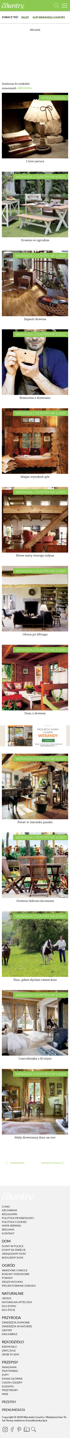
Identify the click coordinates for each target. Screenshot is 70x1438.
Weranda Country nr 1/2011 (40, 995)
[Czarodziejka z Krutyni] (35, 1023)
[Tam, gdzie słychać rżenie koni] (35, 944)
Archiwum (9, 1210)
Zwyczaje (9, 1350)
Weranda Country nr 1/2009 (40, 413)
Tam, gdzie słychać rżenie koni (35, 980)
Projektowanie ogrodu (19, 1285)
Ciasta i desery (12, 1382)
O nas (6, 1206)
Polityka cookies (14, 1221)
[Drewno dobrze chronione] (35, 865)
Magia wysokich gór (35, 477)
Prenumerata (13, 1410)
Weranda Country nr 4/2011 (40, 177)
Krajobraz (9, 1334)
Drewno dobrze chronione (35, 901)
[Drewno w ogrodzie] (35, 204)
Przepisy (9, 1402)
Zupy (5, 1374)
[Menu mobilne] (64, 6)
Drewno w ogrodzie (35, 240)
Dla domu (9, 1306)
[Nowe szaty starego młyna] (35, 520)
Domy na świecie (14, 1250)
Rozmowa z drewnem (35, 398)
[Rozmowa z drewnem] (35, 362)
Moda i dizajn (53, 98)
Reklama (8, 1229)
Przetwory (10, 1390)
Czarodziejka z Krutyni (35, 1058)
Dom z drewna (35, 713)
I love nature (35, 161)
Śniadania (9, 1367)
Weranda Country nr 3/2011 (40, 334)
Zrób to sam (10, 1354)
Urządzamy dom (14, 1253)
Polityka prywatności (18, 1218)
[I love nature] (35, 125)
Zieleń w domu (12, 1281)
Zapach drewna (35, 319)
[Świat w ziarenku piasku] (35, 786)
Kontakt (8, 1233)
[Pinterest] (19, 1429)
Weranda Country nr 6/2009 (40, 1074)
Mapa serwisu (11, 1225)
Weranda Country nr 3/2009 (40, 650)
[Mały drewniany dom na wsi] (35, 1102)
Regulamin (9, 1214)
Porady (7, 1277)
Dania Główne (12, 1378)
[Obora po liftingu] (35, 598)
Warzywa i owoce (14, 1270)
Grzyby (7, 1330)
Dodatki (8, 1386)
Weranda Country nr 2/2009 (40, 571)
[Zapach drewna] (35, 283)
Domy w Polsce (13, 1246)
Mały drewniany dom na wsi (35, 1137)
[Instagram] (5, 1429)
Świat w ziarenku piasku (35, 822)
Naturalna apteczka (17, 1302)
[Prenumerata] (26, 1429)
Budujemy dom (12, 1257)
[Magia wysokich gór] (35, 441)
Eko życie (8, 1309)
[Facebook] (12, 1429)
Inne (5, 1393)
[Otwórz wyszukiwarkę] (56, 5)
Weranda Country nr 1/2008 (40, 256)
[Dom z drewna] (35, 677)
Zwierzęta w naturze (17, 1326)
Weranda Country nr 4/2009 (40, 837)
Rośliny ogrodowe (15, 1274)
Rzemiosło (9, 1346)
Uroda (6, 1298)
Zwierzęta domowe (16, 1322)
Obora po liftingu (35, 634)
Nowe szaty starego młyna (35, 555)
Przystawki (10, 1371)
